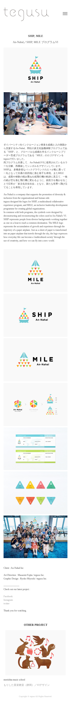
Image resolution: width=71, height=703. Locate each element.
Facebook (8, 596)
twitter (6, 603)
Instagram (8, 600)
